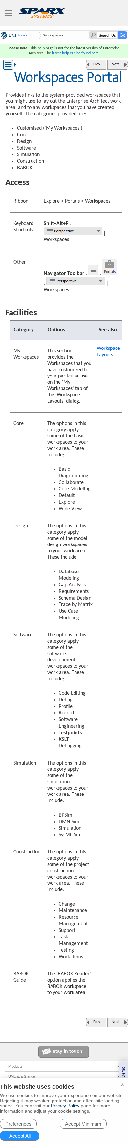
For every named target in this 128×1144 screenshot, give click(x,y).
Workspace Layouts (108, 352)
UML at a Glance (21, 1076)
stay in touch (67, 1051)
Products (15, 1066)
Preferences (18, 1124)
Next (115, 64)
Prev (96, 64)
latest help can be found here (75, 53)
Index (22, 35)
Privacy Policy (65, 1105)
